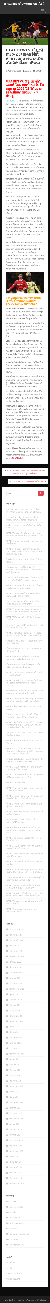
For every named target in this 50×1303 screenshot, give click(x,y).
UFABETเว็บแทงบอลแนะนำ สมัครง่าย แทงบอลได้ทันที (24, 542)
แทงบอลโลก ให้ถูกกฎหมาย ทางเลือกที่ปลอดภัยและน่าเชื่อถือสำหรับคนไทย (22, 518)
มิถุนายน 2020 (15, 1145)
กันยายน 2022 (15, 999)
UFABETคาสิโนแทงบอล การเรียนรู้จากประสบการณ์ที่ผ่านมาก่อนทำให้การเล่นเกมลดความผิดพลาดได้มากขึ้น (24, 751)
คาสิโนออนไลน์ (16, 1223)
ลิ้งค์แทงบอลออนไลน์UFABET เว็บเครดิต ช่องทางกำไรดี (23, 649)
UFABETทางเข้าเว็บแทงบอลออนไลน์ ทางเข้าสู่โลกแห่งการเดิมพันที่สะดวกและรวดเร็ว (24, 683)
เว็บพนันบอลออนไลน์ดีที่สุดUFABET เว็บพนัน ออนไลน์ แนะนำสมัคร (23, 665)
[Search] (41, 493)
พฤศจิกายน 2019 (16, 1183)
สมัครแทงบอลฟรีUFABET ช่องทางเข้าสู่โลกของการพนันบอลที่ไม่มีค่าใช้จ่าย (25, 878)
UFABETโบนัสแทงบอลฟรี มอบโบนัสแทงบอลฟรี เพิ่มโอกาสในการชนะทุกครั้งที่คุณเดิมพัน (24, 830)
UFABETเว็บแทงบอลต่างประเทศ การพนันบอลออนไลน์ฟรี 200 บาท (24, 847)
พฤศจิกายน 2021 (16, 1053)
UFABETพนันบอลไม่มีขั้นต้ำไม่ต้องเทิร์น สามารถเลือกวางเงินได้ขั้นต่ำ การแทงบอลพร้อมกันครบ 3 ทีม (24, 551)
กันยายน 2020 (15, 1129)
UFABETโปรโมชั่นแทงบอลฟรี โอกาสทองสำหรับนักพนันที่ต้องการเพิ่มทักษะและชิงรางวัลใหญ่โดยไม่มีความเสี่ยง (24, 725)
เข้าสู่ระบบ (11, 1262)
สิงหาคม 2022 (15, 1005)
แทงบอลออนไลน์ (17, 1244)
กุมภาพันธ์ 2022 (16, 1037)
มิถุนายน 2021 (15, 1080)
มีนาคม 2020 (15, 1162)
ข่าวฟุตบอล (15, 1217)
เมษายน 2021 (15, 1091)
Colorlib (23, 1300)
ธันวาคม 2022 (15, 983)
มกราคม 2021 (15, 1107)
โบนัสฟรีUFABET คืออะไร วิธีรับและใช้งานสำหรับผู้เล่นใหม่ (24, 733)
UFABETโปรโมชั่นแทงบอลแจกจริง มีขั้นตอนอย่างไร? (23, 707)
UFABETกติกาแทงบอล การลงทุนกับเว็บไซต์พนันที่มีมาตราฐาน (24, 854)
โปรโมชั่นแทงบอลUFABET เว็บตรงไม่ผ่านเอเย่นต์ (24, 560)
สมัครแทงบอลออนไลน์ (19, 1234)
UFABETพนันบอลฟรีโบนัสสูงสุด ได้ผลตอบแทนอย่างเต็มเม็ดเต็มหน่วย (22, 657)
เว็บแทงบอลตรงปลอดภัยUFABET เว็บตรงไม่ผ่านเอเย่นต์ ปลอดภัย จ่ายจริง (24, 602)
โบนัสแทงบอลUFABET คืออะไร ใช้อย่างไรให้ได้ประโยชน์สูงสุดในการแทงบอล (24, 715)
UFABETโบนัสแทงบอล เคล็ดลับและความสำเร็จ (24, 741)
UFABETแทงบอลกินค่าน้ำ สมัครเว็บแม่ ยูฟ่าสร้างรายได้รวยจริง (24, 789)
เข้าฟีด (9, 1268)
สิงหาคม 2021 (15, 1070)
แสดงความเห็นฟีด (14, 1273)
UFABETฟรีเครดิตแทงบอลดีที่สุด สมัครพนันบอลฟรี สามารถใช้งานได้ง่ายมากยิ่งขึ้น (24, 699)
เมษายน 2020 (15, 1156)
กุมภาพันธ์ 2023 (16, 972)
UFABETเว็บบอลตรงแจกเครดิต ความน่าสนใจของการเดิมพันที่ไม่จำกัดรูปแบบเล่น (23, 610)
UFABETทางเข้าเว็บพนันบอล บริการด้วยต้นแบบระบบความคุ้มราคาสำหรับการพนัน (24, 534)
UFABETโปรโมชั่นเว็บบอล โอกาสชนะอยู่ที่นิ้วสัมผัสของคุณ (24, 812)
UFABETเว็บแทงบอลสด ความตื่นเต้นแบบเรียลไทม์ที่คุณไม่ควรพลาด (24, 768)
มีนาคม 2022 (15, 1032)
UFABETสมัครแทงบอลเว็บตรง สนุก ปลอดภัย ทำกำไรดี (21, 910)
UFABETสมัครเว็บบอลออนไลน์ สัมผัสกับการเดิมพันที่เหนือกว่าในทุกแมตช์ (23, 886)
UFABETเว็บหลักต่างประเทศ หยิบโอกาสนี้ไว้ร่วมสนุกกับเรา (24, 673)
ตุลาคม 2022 (15, 994)
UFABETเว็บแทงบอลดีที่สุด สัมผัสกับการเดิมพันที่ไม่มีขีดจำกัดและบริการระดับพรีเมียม (24, 870)
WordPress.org (13, 1278)
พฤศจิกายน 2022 (16, 989)
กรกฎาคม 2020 (16, 1140)
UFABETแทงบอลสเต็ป (15, 782)
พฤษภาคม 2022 (16, 1021)
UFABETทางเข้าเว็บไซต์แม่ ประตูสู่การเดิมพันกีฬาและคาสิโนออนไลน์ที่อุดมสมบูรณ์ (24, 894)
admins (28, 71)
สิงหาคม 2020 (15, 1134)
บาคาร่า (13, 1228)
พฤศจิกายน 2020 (16, 1118)
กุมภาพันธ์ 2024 (16, 940)
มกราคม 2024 (15, 945)
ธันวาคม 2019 (15, 1178)
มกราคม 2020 (15, 1172)
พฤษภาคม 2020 (16, 1151)
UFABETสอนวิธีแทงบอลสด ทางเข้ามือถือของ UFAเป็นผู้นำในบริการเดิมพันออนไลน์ (24, 634)
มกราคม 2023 (15, 978)
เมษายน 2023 (15, 961)
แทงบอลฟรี (15, 1239)
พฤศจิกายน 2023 (16, 956)
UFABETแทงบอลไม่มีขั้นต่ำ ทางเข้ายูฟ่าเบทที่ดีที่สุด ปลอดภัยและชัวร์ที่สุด (24, 775)
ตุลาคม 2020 (15, 1124)
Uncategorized (16, 1207)
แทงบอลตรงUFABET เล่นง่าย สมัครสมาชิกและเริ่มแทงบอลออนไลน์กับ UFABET (24, 760)
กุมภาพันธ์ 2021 (16, 1102)
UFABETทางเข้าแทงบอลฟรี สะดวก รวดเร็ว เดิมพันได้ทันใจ (24, 902)
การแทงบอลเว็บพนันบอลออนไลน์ (24, 3)
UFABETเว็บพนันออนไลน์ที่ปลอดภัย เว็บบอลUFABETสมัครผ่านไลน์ (23, 594)
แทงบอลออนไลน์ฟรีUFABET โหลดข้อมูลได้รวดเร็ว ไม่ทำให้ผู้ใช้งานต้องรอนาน (24, 578)
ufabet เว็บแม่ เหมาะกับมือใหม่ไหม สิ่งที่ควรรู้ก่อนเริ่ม (24, 526)
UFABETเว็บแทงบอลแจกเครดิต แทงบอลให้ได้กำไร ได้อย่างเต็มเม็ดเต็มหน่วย (24, 797)
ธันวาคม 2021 (15, 1048)
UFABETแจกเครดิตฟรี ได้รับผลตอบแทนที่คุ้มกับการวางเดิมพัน (24, 805)
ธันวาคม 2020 (15, 1113)
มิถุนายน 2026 (15, 934)
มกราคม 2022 (15, 1043)
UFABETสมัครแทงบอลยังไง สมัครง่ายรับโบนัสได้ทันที (23, 839)
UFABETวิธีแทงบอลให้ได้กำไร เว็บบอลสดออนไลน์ (24, 618)
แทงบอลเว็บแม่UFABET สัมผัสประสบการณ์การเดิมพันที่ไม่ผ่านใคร (24, 626)
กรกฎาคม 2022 (16, 1010)
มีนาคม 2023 (15, 967)
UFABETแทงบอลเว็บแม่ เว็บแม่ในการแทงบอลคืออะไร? (24, 862)
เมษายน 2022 (15, 1026)
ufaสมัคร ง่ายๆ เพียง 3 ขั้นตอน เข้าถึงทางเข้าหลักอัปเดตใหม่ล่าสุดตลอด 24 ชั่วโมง (24, 510)
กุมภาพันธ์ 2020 (16, 1167)
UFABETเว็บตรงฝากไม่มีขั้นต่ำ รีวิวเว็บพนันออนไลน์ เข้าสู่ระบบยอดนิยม (24, 586)
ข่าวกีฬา (13, 1212)
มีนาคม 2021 (15, 1097)
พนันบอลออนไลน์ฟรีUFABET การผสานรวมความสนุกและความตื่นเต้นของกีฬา (24, 691)
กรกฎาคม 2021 (16, 1075)
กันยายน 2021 (15, 1064)
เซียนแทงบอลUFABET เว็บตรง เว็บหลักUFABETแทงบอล (21, 820)
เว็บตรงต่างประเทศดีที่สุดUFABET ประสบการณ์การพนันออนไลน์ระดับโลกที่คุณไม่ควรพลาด (24, 569)
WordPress (41, 1300)
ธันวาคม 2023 (15, 951)
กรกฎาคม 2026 (16, 929)
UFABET (39, 71)
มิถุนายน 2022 (15, 1016)
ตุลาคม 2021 (15, 1059)
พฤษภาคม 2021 (16, 1086)
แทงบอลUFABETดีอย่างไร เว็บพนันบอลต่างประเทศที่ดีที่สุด (24, 642)
